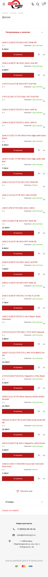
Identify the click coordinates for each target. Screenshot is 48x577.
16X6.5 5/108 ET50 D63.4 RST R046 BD (19, 42)
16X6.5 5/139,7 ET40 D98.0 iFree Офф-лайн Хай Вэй (23, 160)
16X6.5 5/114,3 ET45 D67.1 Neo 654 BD (19, 195)
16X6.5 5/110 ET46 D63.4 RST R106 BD (19, 241)
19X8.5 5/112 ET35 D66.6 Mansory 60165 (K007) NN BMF (23, 397)
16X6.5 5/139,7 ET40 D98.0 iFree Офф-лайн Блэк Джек (24, 136)
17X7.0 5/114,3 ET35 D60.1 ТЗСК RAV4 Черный (23, 332)
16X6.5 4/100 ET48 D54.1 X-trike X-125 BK (21, 295)
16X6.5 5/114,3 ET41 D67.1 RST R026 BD (20, 182)
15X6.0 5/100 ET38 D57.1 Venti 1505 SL (19, 122)
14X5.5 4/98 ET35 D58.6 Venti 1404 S (18, 208)
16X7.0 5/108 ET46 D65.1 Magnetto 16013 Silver (23, 443)
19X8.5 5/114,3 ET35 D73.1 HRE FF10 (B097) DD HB (23, 354)
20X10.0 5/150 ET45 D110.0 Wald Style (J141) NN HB (23, 421)
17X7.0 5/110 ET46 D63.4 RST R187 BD (19, 84)
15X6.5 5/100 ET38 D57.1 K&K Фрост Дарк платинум (21, 317)
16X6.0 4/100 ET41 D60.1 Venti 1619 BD (20, 262)
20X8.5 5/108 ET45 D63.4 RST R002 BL (19, 283)
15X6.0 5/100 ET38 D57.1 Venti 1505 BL (19, 109)
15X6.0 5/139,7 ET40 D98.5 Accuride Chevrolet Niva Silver (23, 465)
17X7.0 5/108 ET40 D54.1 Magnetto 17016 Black (23, 376)
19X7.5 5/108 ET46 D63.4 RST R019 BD (19, 221)
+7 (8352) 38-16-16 (26, 529)
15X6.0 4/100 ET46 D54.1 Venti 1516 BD (20, 63)
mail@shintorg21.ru (26, 535)
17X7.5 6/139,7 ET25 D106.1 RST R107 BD (20, 96)
